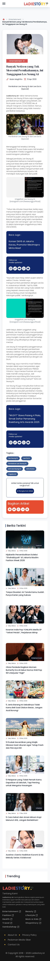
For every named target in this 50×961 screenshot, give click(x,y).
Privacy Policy (29, 935)
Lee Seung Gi (13, 458)
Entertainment (15, 19)
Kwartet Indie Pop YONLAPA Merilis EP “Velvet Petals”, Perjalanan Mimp (24, 631)
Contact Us (14, 944)
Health (6, 919)
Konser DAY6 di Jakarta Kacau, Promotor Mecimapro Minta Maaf (24, 245)
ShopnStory (31, 923)
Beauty (39, 733)
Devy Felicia (12, 551)
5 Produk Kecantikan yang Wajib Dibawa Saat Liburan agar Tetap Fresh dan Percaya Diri (24, 745)
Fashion (39, 546)
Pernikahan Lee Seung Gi (17, 464)
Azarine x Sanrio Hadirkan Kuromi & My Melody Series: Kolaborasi (24, 856)
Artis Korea (30, 469)
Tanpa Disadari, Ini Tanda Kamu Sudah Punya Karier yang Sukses (25, 593)
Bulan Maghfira (16, 79)
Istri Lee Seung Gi (14, 469)
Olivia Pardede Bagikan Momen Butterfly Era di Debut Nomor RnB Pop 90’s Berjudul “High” (24, 670)
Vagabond (12, 474)
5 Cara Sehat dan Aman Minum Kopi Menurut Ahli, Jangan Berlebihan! (23, 818)
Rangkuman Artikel (26, 491)
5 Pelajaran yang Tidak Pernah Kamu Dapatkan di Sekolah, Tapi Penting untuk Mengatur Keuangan (24, 782)
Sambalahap (9, 926)
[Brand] (36, 3)
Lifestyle (39, 583)
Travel (5, 923)
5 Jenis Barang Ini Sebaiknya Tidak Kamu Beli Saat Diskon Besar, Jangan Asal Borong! (24, 707)
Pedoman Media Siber (19, 939)
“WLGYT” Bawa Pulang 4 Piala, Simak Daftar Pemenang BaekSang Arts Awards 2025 (25, 419)
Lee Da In (26, 458)
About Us (12, 935)
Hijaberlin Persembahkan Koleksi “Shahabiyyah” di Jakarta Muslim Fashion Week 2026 (22, 557)
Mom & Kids (31, 919)
